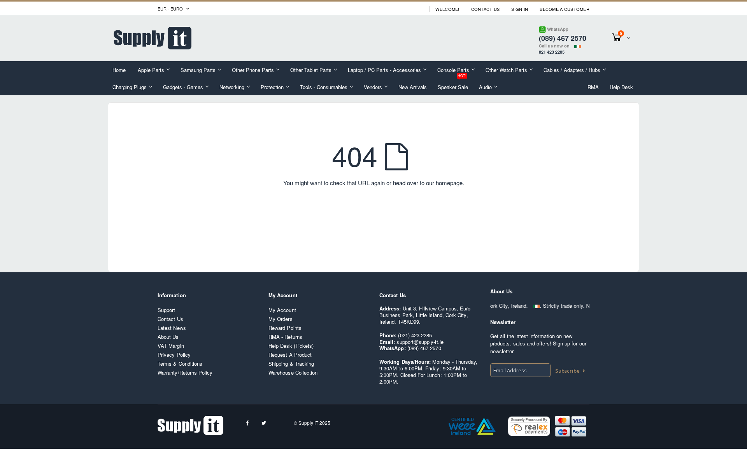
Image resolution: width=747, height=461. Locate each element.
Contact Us (485, 9)
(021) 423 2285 (415, 335)
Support (166, 310)
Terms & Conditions (180, 363)
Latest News (172, 327)
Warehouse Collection (292, 372)
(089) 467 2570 (424, 348)
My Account (282, 310)
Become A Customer (564, 9)
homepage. (450, 183)
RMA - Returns (285, 336)
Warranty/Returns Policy (185, 372)
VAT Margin (171, 345)
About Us (168, 336)
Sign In (519, 9)
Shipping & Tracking (291, 363)
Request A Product (290, 354)
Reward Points (285, 327)
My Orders (280, 319)
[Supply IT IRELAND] (152, 38)
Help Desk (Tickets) (291, 345)
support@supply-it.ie (419, 341)
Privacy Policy (174, 354)
